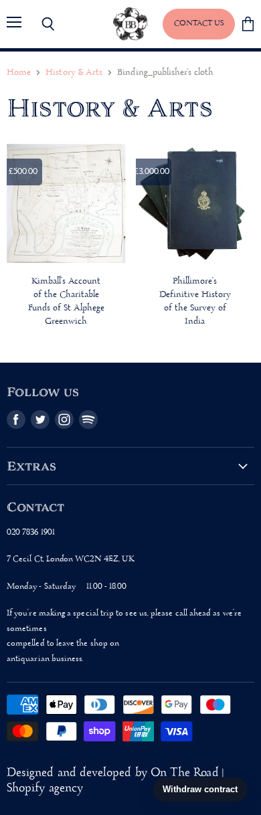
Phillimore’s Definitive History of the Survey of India (195, 301)
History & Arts (74, 72)
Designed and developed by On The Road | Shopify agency (115, 781)
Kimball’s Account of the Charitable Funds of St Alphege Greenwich (66, 301)
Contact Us (199, 23)
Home (19, 72)
